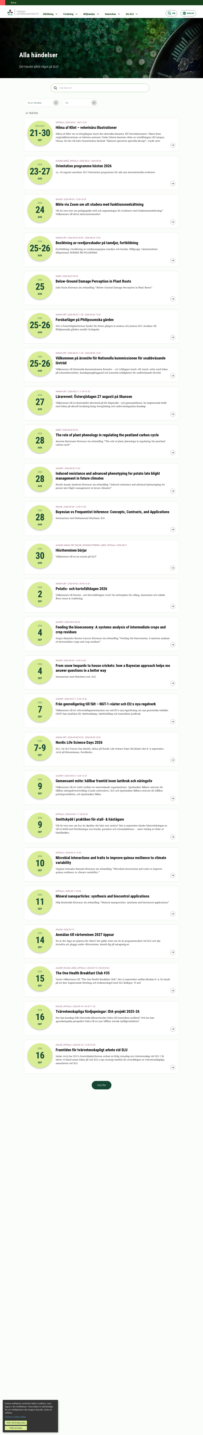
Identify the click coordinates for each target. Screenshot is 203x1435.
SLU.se (13, 3)
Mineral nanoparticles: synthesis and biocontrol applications (102, 896)
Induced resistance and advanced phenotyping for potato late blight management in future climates (108, 476)
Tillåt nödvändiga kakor (16, 1423)
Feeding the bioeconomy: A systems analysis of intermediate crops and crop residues (111, 629)
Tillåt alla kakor (16, 1428)
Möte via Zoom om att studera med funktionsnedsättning (99, 204)
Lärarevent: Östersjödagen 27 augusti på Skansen (94, 396)
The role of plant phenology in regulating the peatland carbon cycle (107, 435)
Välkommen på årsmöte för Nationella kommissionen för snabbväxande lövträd (110, 360)
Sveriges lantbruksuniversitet (28, 12)
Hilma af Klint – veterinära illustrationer (86, 127)
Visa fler (101, 1085)
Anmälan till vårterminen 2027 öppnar (85, 934)
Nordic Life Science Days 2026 (79, 742)
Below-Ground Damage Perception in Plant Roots (93, 281)
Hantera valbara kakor (15, 1417)
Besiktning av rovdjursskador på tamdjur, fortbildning (97, 243)
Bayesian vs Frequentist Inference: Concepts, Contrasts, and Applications (112, 512)
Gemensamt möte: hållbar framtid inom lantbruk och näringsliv (104, 781)
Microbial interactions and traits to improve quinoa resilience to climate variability (111, 860)
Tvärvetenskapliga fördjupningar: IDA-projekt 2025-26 (97, 1011)
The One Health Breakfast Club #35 (83, 973)
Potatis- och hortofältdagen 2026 (81, 588)
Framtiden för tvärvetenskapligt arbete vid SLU (91, 1050)
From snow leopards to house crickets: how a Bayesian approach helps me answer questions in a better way (113, 668)
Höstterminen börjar (71, 550)
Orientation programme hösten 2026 (84, 166)
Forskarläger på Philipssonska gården (85, 319)
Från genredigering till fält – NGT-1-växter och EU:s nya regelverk (106, 704)
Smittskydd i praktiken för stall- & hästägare (90, 819)
